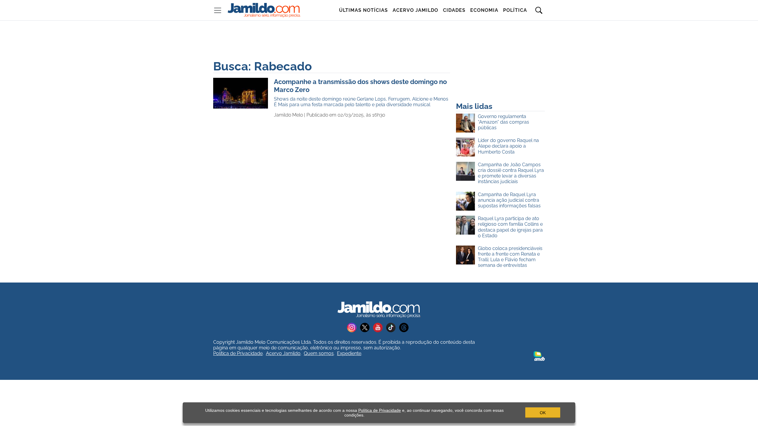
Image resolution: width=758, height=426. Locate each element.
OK (543, 412)
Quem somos (319, 353)
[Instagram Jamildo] (353, 327)
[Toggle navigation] (217, 10)
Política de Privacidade (238, 353)
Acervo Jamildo (415, 10)
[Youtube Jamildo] (379, 327)
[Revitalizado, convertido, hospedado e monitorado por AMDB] (539, 356)
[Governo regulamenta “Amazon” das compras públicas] (467, 123)
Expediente (349, 353)
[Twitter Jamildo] (366, 327)
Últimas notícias (363, 10)
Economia (484, 10)
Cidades (454, 10)
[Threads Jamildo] (405, 327)
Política (515, 10)
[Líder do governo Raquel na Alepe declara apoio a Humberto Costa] (467, 147)
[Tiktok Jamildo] (392, 327)
